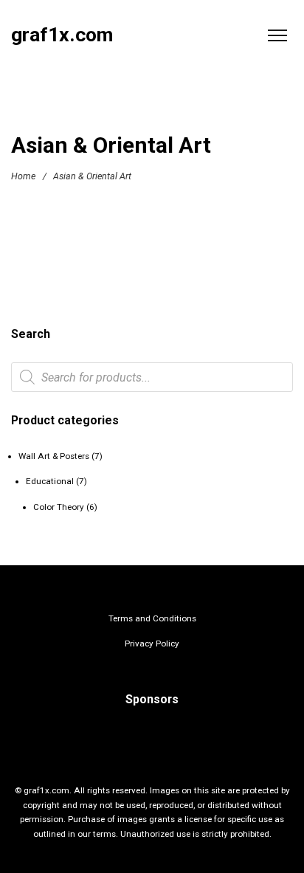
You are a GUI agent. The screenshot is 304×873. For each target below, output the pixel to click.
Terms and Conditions (152, 618)
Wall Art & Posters (53, 456)
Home (23, 176)
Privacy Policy (152, 643)
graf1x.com (62, 35)
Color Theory (58, 507)
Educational (50, 481)
